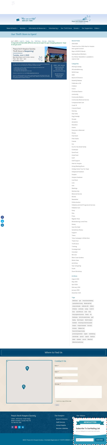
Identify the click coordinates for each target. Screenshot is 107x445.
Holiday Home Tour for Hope (80, 169)
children (92, 306)
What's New (51, 41)
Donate (74, 10)
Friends (27, 41)
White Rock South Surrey (77, 342)
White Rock (90, 339)
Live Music (75, 180)
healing (74, 320)
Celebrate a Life (76, 83)
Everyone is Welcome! (78, 130)
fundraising (74, 317)
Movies (74, 197)
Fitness (74, 133)
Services (31, 10)
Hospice (74, 174)
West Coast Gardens (78, 257)
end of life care (79, 311)
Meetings (74, 188)
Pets (73, 213)
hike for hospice (88, 320)
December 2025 (76, 293)
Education (75, 125)
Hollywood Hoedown (78, 172)
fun (90, 314)
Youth (73, 268)
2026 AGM (75, 43)
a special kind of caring (77, 303)
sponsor (82, 336)
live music (89, 325)
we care (84, 339)
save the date (75, 336)
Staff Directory (60, 422)
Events (74, 127)
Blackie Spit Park (87, 303)
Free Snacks (75, 138)
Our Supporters (84, 10)
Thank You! (75, 241)
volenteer (79, 339)
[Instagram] (16, 427)
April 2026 (75, 284)
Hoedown (74, 322)
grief (92, 317)
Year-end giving (76, 266)
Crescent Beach (76, 108)
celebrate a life (85, 306)
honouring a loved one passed (85, 322)
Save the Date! (76, 227)
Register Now (76, 219)
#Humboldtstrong (77, 69)
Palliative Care (76, 208)
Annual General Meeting (88, 300)
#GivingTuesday (76, 67)
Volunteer (75, 252)
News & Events (21, 10)
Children (74, 86)
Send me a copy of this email (63, 401)
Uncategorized (76, 249)
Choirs (74, 89)
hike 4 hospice (80, 320)
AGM (73, 75)
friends (87, 314)
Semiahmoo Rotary (77, 230)
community (75, 94)
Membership (75, 191)
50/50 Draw (75, 72)
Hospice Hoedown (77, 177)
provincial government (77, 333)
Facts (90, 311)
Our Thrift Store (65, 10)
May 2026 (74, 282)
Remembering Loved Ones (79, 221)
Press (73, 216)
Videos (92, 10)
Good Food (75, 152)
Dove (73, 311)
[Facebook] (12, 427)
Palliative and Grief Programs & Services (83, 205)
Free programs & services (78, 314)
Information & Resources (37, 28)
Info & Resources (42, 10)
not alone (74, 328)
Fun (32, 41)
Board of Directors (77, 78)
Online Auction (76, 202)
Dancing (74, 111)
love (73, 185)
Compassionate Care (78, 102)
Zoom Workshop (77, 271)
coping (86, 309)
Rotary (74, 224)
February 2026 (76, 287)
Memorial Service (77, 194)
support (87, 336)
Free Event (75, 136)
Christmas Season (77, 91)
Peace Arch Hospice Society (78, 331)
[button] (23, 387)
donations (75, 122)
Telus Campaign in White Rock (81, 238)
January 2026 (75, 290)
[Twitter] (19, 427)
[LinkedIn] (23, 427)
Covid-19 (22, 41)
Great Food (75, 155)
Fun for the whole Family (79, 147)
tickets (73, 339)
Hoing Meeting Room (78, 166)
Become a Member (62, 428)
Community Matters (78, 97)
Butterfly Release (77, 80)
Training (74, 246)
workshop (75, 263)
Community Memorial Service (80, 100)
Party (73, 210)
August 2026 (75, 279)
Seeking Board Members (79, 54)
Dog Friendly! (75, 116)
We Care (44, 41)
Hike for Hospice (77, 163)
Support (74, 233)
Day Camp (75, 114)
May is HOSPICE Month (78, 51)
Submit (57, 405)
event (86, 311)
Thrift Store (37, 41)
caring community (76, 306)
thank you (92, 336)
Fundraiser (75, 150)
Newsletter (75, 199)
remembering (92, 333)
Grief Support (76, 161)
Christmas (74, 309)
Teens (73, 235)
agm (80, 300)
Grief (73, 158)
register (85, 333)
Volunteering (54, 10)
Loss (73, 183)
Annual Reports (61, 425)
